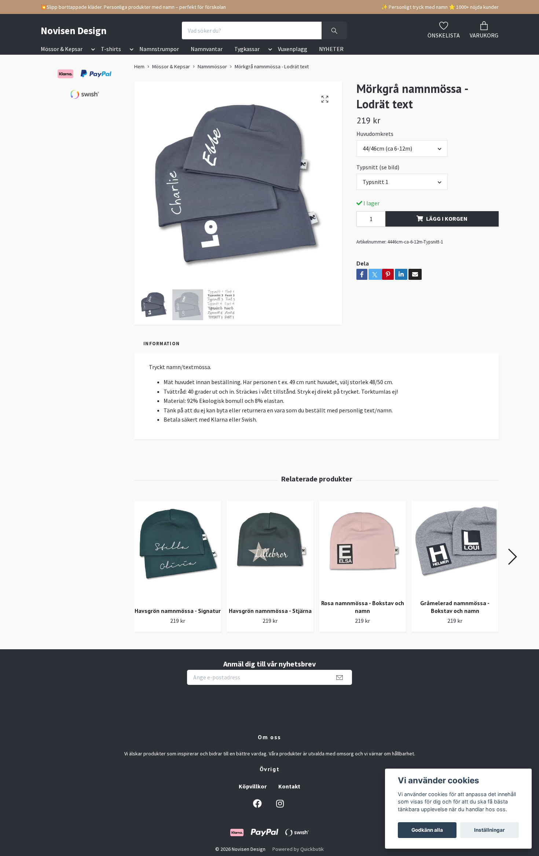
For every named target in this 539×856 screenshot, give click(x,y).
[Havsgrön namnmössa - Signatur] (177, 551)
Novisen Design (74, 30)
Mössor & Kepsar (61, 49)
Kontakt (289, 786)
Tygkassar (247, 49)
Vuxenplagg (292, 49)
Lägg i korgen (446, 218)
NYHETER (331, 49)
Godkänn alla (427, 830)
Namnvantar (207, 49)
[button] (91, 50)
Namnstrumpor (159, 49)
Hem (139, 66)
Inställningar (489, 830)
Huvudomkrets (374, 133)
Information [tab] (161, 343)
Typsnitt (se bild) (377, 167)
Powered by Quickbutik (298, 849)
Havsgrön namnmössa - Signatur (178, 610)
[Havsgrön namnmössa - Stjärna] (270, 551)
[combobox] (401, 148)
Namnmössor (212, 66)
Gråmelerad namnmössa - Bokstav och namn (454, 606)
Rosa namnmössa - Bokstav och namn (362, 606)
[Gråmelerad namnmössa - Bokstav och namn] (454, 547)
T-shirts (111, 49)
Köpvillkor (253, 786)
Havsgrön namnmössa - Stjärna (270, 610)
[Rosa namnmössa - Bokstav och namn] (362, 547)
